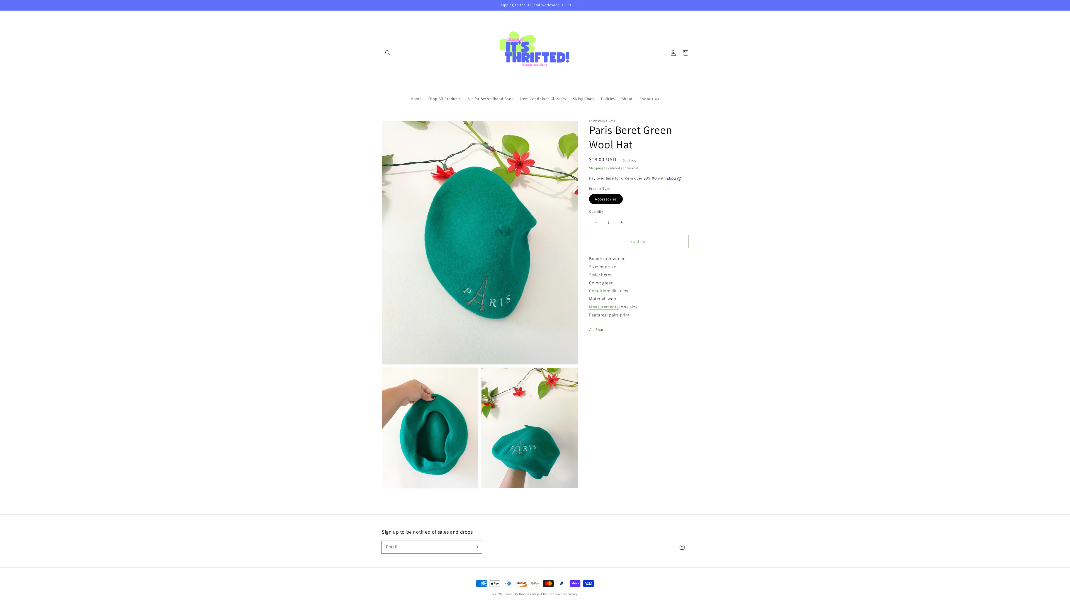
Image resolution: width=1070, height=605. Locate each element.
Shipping (596, 168)
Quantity (596, 211)
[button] (388, 53)
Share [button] (600, 329)
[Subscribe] (476, 547)
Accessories (606, 199)
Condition (599, 291)
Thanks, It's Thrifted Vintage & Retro (526, 594)
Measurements (604, 307)
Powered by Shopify (564, 594)
